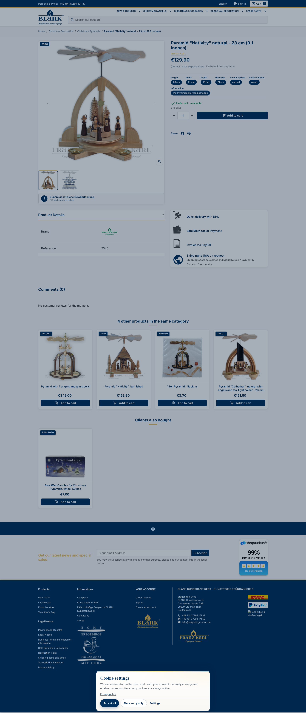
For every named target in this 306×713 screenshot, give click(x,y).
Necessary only (133, 703)
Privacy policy (108, 694)
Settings (155, 703)
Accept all (110, 703)
